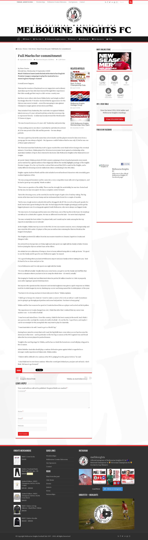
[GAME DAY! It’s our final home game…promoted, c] (127, 477)
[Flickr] (112, 2)
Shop (110, 39)
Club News (32, 49)
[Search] (130, 2)
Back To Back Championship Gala (78, 84)
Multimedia (85, 39)
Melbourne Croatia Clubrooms (56, 2)
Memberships (40, 2)
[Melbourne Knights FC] (74, 20)
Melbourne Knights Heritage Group (78, 104)
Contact (82, 2)
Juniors (48, 487)
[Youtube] (114, 2)
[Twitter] (110, 2)
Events (48, 483)
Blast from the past (43, 49)
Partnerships (50, 494)
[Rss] (105, 2)
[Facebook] (107, 2)
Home (19, 38)
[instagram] (117, 2)
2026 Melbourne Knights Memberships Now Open (80, 124)
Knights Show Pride (27, 378)
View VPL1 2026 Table (114, 119)
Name (20, 411)
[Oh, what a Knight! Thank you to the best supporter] (85, 477)
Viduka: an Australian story (77, 378)
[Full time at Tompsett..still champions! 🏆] (99, 477)
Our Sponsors (73, 2)
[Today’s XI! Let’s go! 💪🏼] (113, 477)
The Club (38, 39)
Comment (22, 391)
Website (21, 426)
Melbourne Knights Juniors (56, 39)
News (27, 39)
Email (20, 418)
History (72, 39)
